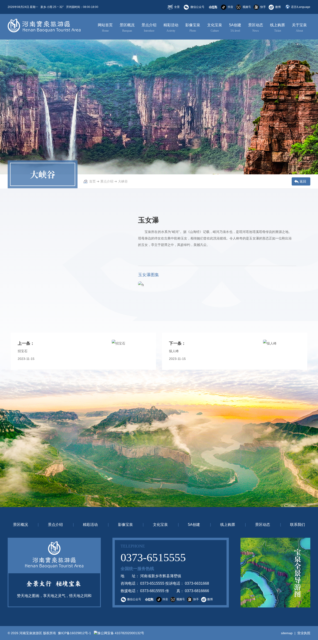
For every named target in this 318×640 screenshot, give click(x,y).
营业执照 (303, 633)
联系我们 (297, 525)
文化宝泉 (214, 27)
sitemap (287, 633)
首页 (92, 181)
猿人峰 (174, 351)
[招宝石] (130, 351)
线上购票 (277, 27)
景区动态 (255, 27)
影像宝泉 (192, 27)
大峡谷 (123, 181)
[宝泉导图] (275, 572)
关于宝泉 (299, 27)
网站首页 (105, 27)
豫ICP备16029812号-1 (74, 633)
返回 (303, 181)
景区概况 (127, 27)
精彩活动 (170, 27)
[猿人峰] (281, 351)
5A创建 (235, 27)
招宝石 (22, 351)
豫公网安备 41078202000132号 (121, 633)
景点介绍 (149, 27)
